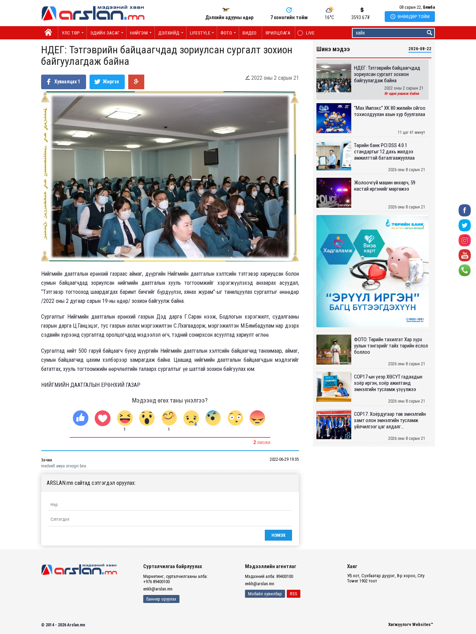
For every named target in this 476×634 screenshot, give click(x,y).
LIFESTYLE (200, 33)
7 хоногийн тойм (289, 17)
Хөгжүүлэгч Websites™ (410, 624)
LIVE (306, 33)
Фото (226, 33)
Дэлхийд (168, 33)
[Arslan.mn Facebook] (464, 210)
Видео (250, 33)
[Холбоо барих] (464, 270)
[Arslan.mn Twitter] (464, 225)
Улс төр (71, 33)
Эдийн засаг (105, 33)
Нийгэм (139, 33)
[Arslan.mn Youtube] (464, 255)
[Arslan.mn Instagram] (464, 240)
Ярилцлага (278, 33)
